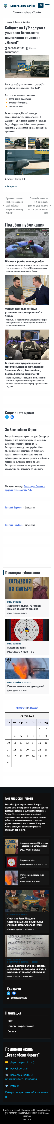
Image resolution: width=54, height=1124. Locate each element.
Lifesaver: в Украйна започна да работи (25, 261)
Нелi (10, 613)
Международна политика (18, 915)
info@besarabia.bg (19, 998)
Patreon (15, 1086)
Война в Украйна (11, 186)
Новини (27, 682)
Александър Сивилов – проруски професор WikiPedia (25, 488)
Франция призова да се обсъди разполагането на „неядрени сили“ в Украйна (23, 312)
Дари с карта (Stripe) (22, 1062)
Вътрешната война (16, 647)
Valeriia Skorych (14, 976)
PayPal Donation (19, 1068)
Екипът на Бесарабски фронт (21, 1026)
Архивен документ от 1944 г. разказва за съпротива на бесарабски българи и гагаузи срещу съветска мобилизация (26, 969)
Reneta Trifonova (14, 652)
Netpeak (17, 1109)
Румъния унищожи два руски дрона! (25, 686)
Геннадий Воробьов (13, 507)
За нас (11, 1020)
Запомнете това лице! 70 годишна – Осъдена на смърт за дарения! (25, 607)
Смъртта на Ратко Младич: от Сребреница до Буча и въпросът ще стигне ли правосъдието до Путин (25, 922)
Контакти (10, 555)
